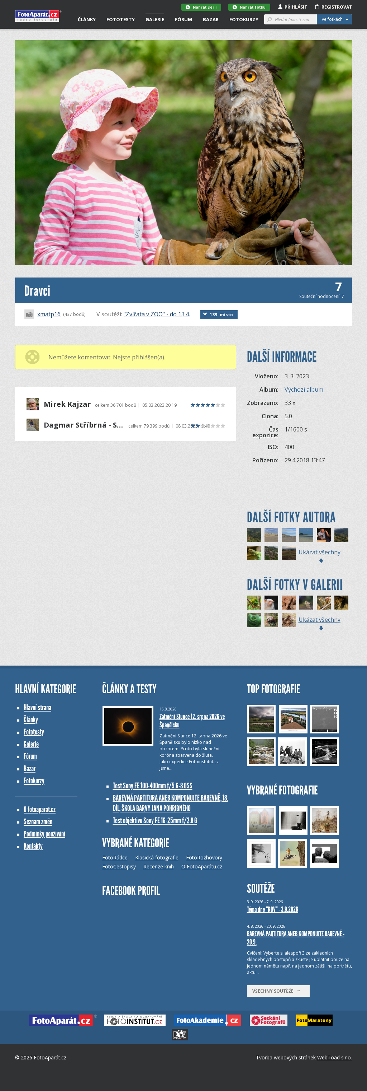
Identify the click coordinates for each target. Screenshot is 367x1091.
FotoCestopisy (119, 866)
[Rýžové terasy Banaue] (341, 535)
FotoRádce (115, 857)
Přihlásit (296, 7)
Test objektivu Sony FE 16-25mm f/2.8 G (155, 820)
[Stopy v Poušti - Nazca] (271, 535)
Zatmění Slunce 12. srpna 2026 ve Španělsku (192, 720)
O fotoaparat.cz (40, 809)
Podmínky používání (44, 834)
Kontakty (33, 846)
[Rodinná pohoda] (289, 603)
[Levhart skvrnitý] (341, 603)
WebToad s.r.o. (334, 1057)
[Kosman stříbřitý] (271, 603)
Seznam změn (38, 821)
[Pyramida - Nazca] (289, 535)
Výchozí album (304, 389)
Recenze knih (158, 866)
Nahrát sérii (204, 7)
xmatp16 (49, 314)
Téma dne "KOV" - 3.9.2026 (272, 909)
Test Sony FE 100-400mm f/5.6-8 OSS (152, 786)
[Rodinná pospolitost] (289, 620)
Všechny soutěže (274, 991)
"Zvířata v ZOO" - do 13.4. (157, 314)
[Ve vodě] (306, 603)
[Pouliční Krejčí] (324, 535)
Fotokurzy (243, 19)
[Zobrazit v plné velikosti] (183, 152)
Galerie (155, 19)
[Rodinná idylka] (324, 603)
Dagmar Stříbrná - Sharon (84, 425)
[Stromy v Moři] (306, 535)
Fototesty (120, 19)
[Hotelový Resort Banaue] (271, 553)
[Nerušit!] (254, 553)
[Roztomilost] (271, 620)
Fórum (183, 19)
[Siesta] (254, 620)
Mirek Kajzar (67, 404)
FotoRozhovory (204, 857)
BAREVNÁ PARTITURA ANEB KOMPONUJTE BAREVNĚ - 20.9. (295, 937)
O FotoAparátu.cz (201, 866)
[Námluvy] (254, 603)
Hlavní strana (37, 707)
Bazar (211, 19)
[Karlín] (289, 553)
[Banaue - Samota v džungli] (254, 535)
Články (87, 19)
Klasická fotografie (156, 857)
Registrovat (336, 7)
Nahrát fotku (253, 7)
